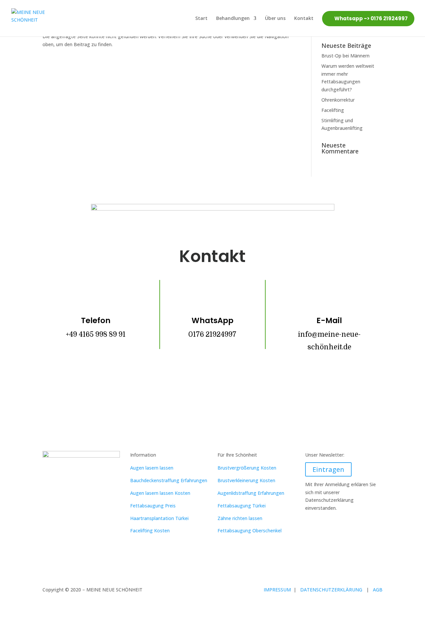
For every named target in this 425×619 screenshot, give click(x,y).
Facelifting (332, 110)
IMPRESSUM (278, 589)
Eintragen (328, 469)
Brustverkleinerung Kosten (246, 480)
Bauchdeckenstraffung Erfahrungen (168, 480)
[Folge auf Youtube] (232, 387)
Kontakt (303, 18)
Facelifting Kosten (150, 530)
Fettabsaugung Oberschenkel (249, 530)
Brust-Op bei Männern (345, 55)
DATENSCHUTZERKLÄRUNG (333, 589)
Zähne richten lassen (239, 518)
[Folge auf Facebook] (192, 387)
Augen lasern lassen (151, 468)
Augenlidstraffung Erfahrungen (250, 493)
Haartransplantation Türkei (159, 518)
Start (201, 18)
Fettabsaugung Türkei (241, 505)
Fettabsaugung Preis (153, 505)
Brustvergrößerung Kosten (246, 468)
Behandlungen (233, 18)
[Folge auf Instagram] (212, 387)
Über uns (275, 18)
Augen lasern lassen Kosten (160, 493)
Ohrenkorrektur (338, 100)
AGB (377, 589)
